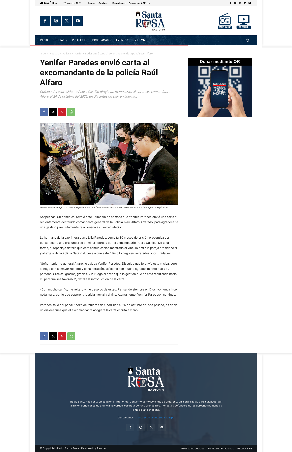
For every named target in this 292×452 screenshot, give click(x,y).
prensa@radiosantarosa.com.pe (154, 417)
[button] (247, 40)
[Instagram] (235, 3)
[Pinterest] (62, 112)
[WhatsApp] (71, 112)
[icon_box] (139, 4)
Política (67, 53)
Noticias (54, 53)
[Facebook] (230, 3)
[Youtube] (249, 3)
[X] (240, 3)
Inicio (43, 53)
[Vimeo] (245, 3)
